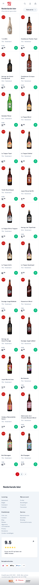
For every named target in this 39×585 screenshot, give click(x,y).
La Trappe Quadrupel (27, 265)
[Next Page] (25, 474)
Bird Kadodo (25, 378)
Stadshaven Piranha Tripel (29, 39)
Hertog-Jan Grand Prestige (6, 340)
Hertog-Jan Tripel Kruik (28, 227)
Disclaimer (5, 531)
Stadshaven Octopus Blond (27, 77)
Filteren (21, 580)
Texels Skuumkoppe (8, 190)
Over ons (4, 515)
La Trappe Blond (26, 117)
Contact (4, 518)
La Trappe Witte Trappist (10, 228)
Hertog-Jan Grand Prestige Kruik (7, 77)
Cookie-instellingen (8, 533)
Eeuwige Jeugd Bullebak (9, 301)
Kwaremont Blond (26, 301)
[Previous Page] (13, 474)
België (3, 502)
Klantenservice (24, 515)
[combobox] (30, 10)
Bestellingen (24, 502)
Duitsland (4, 505)
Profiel (22, 500)
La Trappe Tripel (7, 153)
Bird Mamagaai (6, 455)
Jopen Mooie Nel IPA (27, 191)
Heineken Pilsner (6, 116)
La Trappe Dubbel (26, 153)
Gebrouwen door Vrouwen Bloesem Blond (28, 417)
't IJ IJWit (4, 39)
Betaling (22, 520)
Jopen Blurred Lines (8, 379)
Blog (3, 520)
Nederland (8, 41)
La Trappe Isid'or (7, 265)
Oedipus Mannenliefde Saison (8, 418)
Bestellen (23, 518)
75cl (3, 41)
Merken (4, 522)
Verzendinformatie (26, 522)
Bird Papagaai (25, 455)
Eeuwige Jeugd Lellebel (28, 341)
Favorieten (23, 507)
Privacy (4, 529)
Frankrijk (4, 507)
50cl (3, 81)
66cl (3, 118)
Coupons (23, 505)
